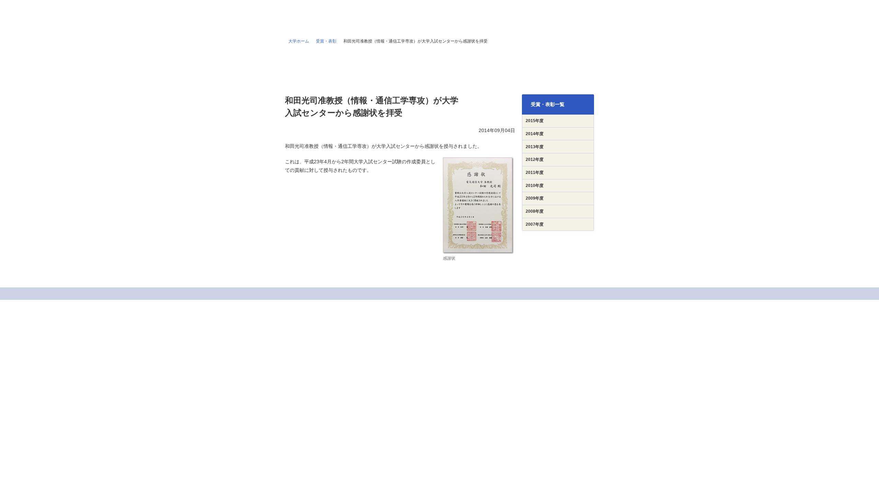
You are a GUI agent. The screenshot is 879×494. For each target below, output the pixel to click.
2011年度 (535, 172)
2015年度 (535, 120)
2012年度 (535, 159)
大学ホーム (298, 41)
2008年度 (535, 211)
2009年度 (535, 198)
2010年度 (535, 185)
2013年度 (535, 146)
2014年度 (535, 133)
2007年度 (535, 224)
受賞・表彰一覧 (547, 104)
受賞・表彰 (326, 41)
